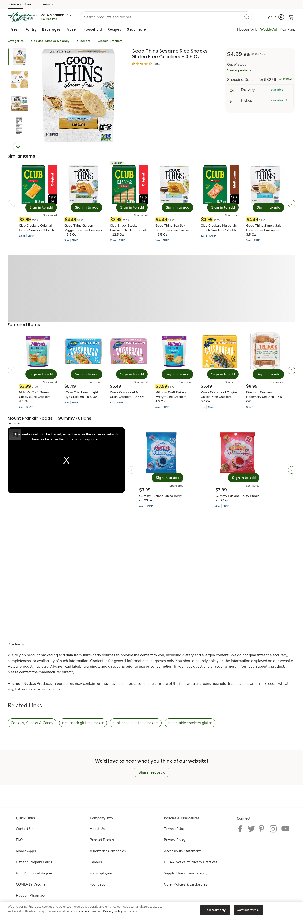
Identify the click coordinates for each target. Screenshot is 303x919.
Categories (16, 41)
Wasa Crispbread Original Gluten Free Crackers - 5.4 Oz (219, 397)
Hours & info (49, 19)
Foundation (98, 884)
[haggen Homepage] (22, 17)
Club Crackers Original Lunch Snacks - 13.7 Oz (37, 227)
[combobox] (166, 17)
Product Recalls (102, 840)
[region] (151, 910)
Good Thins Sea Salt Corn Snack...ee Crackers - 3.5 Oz (173, 230)
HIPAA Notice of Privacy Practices (190, 862)
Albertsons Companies (108, 851)
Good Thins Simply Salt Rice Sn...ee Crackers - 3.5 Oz (263, 230)
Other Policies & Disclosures (185, 884)
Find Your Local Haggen (34, 873)
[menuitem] (15, 29)
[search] (246, 16)
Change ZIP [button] (286, 79)
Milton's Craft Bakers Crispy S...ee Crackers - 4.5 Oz (36, 397)
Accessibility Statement (182, 851)
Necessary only (215, 910)
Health (30, 4)
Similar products (239, 70)
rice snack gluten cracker (83, 722)
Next (18, 146)
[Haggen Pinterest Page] (262, 828)
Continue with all (248, 910)
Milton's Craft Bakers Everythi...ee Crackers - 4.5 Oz (172, 397)
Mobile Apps (26, 851)
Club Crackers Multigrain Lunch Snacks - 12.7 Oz (219, 227)
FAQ (19, 840)
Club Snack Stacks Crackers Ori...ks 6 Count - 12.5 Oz (128, 230)
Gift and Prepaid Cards (34, 862)
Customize (81, 911)
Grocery (15, 4)
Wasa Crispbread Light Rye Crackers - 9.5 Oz (81, 394)
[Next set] (291, 203)
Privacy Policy (175, 840)
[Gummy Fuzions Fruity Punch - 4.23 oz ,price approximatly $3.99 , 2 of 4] (237, 470)
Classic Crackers (110, 41)
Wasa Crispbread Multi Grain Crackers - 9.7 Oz (127, 394)
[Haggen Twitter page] (251, 828)
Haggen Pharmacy (31, 895)
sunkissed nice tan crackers (136, 722)
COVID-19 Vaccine (30, 884)
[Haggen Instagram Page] (273, 828)
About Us (97, 828)
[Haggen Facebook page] (241, 828)
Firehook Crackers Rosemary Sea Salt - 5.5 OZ (264, 397)
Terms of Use (174, 828)
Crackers (83, 41)
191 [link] (157, 64)
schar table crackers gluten (190, 722)
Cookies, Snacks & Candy (50, 41)
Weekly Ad (268, 29)
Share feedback (151, 772)
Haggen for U (247, 29)
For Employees (101, 873)
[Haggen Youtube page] (285, 828)
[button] (56, 15)
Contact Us (24, 828)
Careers (96, 862)
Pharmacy (45, 4)
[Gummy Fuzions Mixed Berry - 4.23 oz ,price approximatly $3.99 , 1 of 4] (161, 470)
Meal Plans (287, 29)
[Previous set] (11, 203)
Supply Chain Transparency (185, 873)
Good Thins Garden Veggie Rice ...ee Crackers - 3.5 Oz (83, 230)
